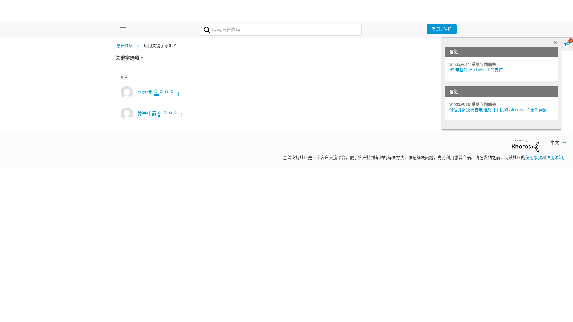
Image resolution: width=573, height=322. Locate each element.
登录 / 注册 (442, 29)
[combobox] (281, 30)
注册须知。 (556, 157)
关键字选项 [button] (127, 58)
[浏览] (121, 29)
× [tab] (555, 42)
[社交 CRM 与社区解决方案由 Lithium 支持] (525, 145)
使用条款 (533, 157)
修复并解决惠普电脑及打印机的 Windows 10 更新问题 (498, 109)
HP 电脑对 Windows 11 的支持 (476, 69)
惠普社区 (124, 45)
